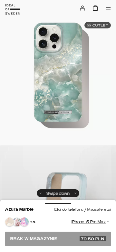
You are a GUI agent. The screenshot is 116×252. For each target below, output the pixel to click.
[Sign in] (82, 8)
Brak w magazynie (57, 238)
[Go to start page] (12, 9)
